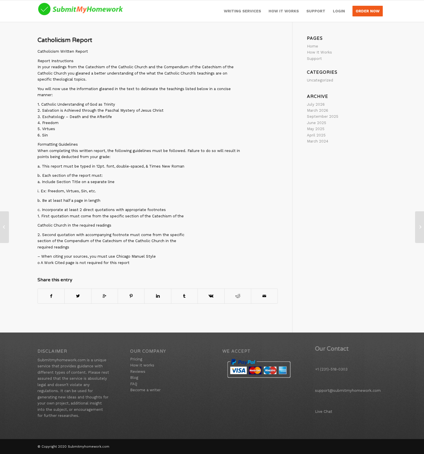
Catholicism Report (64, 40)
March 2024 (317, 141)
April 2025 (316, 135)
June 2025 (316, 123)
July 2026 (316, 104)
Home (312, 46)
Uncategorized (320, 80)
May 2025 (315, 129)
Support (314, 58)
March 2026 (317, 110)
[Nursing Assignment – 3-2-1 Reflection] (4, 227)
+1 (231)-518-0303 (331, 369)
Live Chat (323, 411)
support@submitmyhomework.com (348, 390)
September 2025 (322, 116)
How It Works (319, 52)
